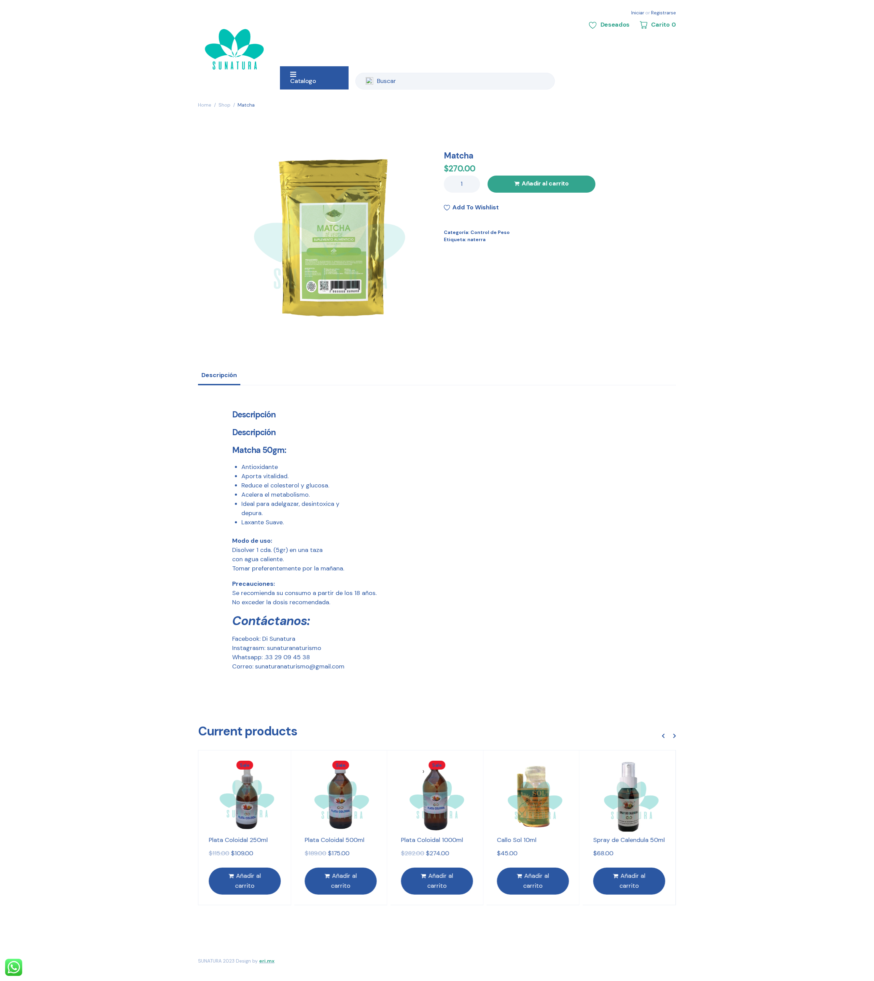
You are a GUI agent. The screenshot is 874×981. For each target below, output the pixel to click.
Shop (224, 105)
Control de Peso (490, 232)
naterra (476, 239)
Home (204, 105)
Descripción (219, 375)
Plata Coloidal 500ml (335, 840)
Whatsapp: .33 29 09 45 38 (271, 657)
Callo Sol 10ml (517, 840)
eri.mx (266, 961)
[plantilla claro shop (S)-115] (334, 238)
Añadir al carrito (545, 183)
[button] (663, 735)
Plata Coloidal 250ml (238, 840)
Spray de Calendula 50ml (629, 840)
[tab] (219, 377)
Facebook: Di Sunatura (263, 639)
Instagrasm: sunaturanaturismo (276, 648)
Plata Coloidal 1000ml (432, 840)
